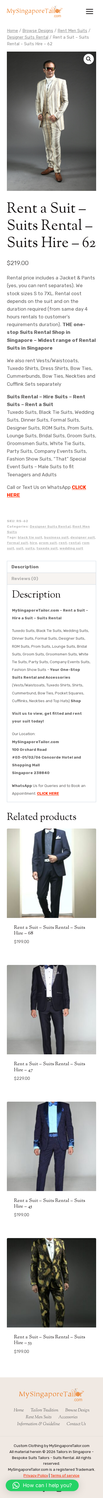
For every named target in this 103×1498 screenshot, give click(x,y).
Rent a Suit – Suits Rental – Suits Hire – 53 (49, 1340)
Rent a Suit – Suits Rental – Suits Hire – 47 (49, 1067)
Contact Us (76, 1424)
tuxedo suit (47, 548)
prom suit (48, 543)
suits (30, 548)
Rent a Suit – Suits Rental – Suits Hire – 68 (49, 930)
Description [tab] (25, 566)
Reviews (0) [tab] (24, 578)
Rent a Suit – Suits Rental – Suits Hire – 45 (49, 1203)
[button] (89, 59)
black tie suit (30, 537)
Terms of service (65, 1475)
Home (19, 1410)
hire (33, 543)
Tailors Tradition (44, 1410)
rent (63, 543)
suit (19, 548)
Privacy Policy (35, 1475)
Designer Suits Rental (50, 526)
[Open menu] (89, 11)
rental (74, 543)
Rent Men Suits (39, 1417)
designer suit (82, 537)
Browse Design (77, 1410)
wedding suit (71, 548)
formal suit (17, 543)
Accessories (68, 1417)
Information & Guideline (38, 1424)
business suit (56, 537)
